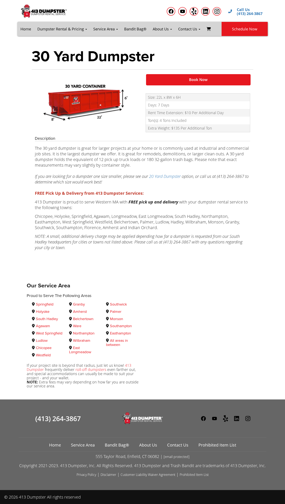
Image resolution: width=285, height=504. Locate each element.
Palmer (115, 311)
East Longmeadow (80, 350)
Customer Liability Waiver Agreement (148, 474)
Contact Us (177, 445)
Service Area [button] (104, 28)
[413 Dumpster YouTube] (182, 11)
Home (25, 28)
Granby (79, 304)
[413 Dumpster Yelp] (194, 11)
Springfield (44, 304)
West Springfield (49, 333)
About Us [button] (161, 28)
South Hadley (47, 319)
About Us (148, 445)
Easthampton (120, 333)
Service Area (83, 445)
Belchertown (83, 319)
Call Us (243, 10)
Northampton (84, 333)
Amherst (80, 311)
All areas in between (117, 342)
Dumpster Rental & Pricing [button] (61, 28)
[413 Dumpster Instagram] (217, 11)
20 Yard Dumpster (165, 176)
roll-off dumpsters (91, 369)
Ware (77, 326)
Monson (116, 319)
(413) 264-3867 (58, 418)
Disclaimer (108, 474)
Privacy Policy (86, 474)
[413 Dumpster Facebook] (171, 11)
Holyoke (42, 311)
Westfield (43, 355)
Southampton (121, 326)
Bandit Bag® (135, 28)
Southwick (118, 304)
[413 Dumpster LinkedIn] (205, 11)
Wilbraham (81, 340)
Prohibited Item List (217, 445)
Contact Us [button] (188, 28)
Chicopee (44, 348)
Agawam (43, 326)
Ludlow (42, 340)
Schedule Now (244, 28)
